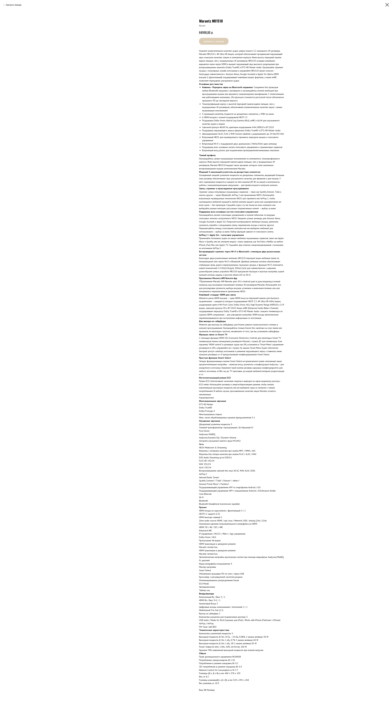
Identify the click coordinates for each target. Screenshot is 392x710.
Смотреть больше (13, 4)
